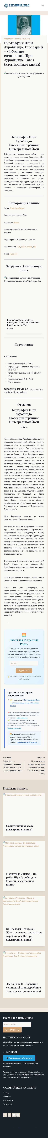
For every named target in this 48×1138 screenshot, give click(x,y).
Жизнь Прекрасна (14, 728)
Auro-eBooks (22, 718)
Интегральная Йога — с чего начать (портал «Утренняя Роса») (24, 703)
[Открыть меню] (42, 6)
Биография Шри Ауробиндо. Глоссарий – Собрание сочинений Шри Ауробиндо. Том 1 (23, 322)
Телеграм (7, 1096)
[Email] (18, 1115)
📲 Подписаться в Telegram (19, 1058)
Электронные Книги (12, 39)
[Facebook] (14, 1115)
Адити (16, 222)
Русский (13, 253)
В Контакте (8, 1100)
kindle (29, 246)
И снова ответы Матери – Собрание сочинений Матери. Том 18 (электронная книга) (36, 765)
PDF (18, 246)
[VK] (9, 1115)
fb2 (34, 246)
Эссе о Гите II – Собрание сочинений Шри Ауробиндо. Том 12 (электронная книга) (23, 987)
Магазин (26, 39)
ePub (23, 246)
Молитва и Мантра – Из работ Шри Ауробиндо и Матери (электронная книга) (21, 879)
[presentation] (24, 807)
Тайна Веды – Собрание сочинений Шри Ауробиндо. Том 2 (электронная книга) (12, 763)
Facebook (7, 1104)
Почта (5, 1092)
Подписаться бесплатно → (28, 742)
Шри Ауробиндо (17, 208)
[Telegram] (5, 1115)
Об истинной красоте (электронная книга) (19, 827)
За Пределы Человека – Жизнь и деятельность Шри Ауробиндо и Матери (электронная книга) (24, 934)
